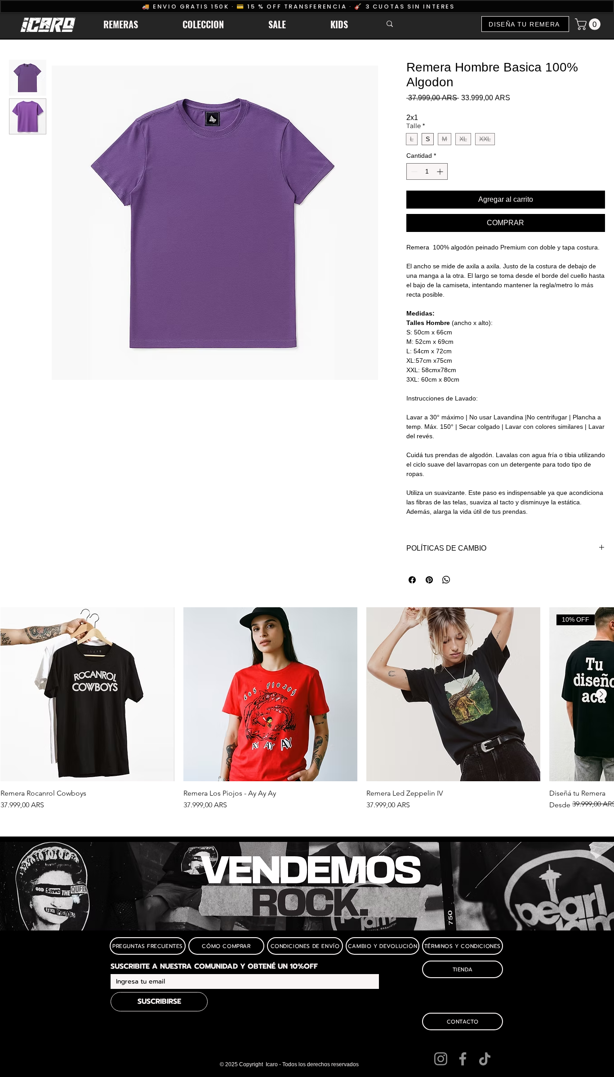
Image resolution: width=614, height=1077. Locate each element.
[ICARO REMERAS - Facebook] (463, 1059)
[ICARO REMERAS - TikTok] (485, 1059)
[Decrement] (413, 171)
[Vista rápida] (87, 694)
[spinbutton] (427, 171)
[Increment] (440, 171)
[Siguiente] (601, 694)
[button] (136, 24)
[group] (307, 713)
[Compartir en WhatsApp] (446, 579)
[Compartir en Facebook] (412, 579)
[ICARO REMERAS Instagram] (440, 1059)
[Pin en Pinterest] (429, 579)
